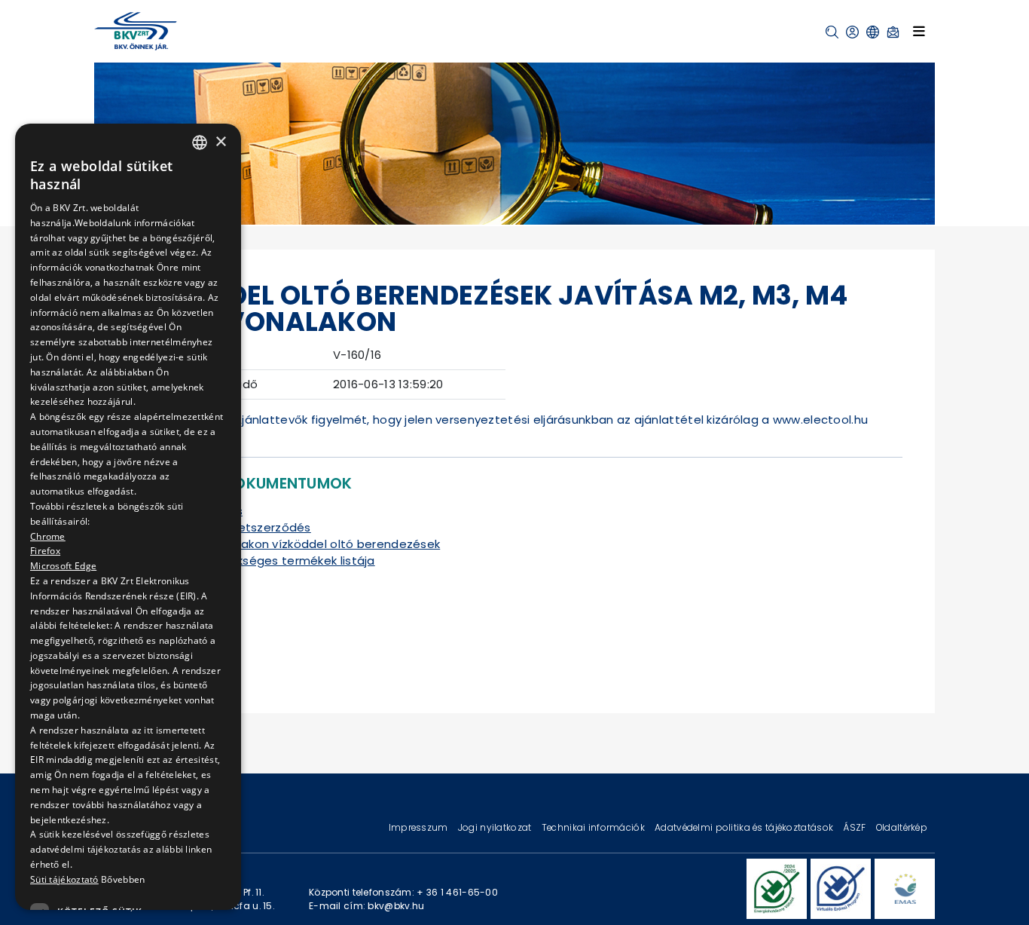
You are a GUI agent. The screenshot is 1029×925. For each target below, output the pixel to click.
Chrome (48, 535)
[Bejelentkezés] (852, 32)
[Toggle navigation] (919, 30)
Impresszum (419, 827)
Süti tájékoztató (64, 879)
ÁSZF (855, 827)
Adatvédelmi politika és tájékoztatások (745, 827)
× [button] (220, 142)
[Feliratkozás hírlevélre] (893, 32)
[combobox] (199, 142)
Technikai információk (594, 827)
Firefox (45, 550)
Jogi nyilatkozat (496, 827)
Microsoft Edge (63, 565)
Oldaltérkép (901, 827)
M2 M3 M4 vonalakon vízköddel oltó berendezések (295, 544)
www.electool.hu (820, 419)
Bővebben (123, 879)
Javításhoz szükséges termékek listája (263, 560)
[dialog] (128, 517)
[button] (832, 32)
